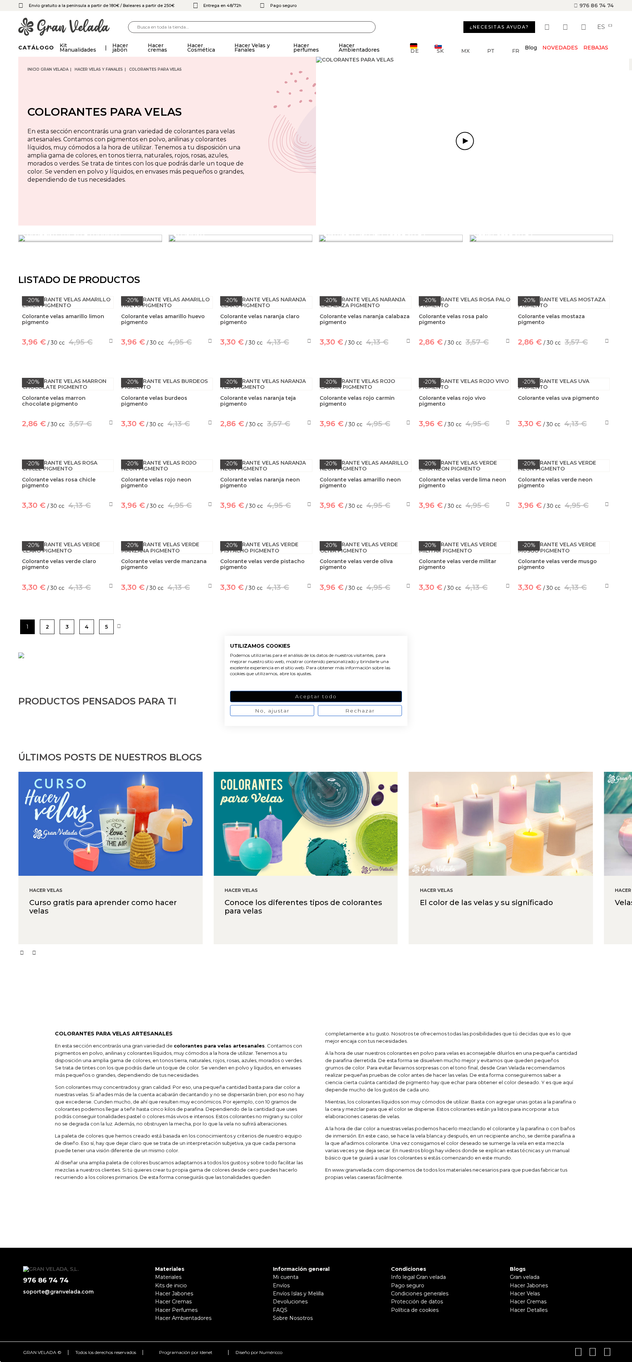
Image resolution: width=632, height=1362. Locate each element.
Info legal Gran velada (418, 1277)
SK (440, 50)
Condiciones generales (419, 1293)
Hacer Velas (525, 1293)
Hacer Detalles (529, 1310)
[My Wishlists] (547, 27)
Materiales (168, 1277)
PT (490, 50)
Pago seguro (407, 1285)
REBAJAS (595, 47)
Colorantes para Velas (155, 69)
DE (414, 50)
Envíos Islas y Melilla (298, 1293)
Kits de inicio (171, 1285)
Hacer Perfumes (176, 1310)
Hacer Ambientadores (183, 1318)
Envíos (281, 1285)
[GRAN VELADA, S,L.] (73, 27)
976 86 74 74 (596, 5)
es (601, 27)
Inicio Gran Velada (47, 69)
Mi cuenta (285, 1277)
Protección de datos (417, 1301)
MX (465, 50)
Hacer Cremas (173, 1301)
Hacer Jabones (174, 1293)
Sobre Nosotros (293, 1318)
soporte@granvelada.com (58, 1292)
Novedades (560, 47)
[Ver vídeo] (465, 141)
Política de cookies (415, 1310)
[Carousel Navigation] (325, 953)
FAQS (280, 1310)
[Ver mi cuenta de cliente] (566, 27)
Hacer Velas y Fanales (99, 69)
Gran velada (524, 1277)
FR (515, 50)
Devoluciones (290, 1301)
